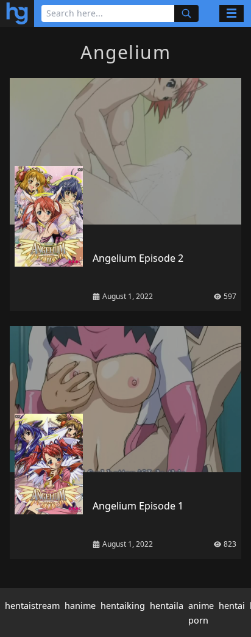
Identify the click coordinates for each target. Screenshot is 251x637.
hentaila (166, 605)
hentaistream (32, 605)
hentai (232, 605)
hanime (80, 605)
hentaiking (123, 605)
